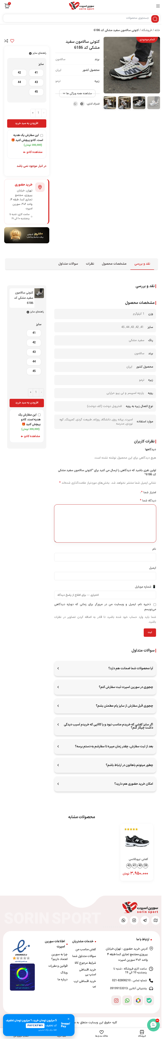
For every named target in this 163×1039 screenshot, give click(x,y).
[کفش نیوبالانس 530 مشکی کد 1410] (136, 840)
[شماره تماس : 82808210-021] (151, 981)
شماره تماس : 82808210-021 (129, 980)
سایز (41, 64)
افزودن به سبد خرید (26, 123)
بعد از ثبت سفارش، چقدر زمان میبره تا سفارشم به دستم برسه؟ (114, 746)
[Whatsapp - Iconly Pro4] (123, 920)
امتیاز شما (148, 492)
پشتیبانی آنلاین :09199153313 (128, 988)
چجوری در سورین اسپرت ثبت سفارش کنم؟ (126, 687)
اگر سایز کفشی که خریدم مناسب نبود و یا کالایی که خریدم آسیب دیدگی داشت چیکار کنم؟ (108, 726)
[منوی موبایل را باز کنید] (158, 6)
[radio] (36, 73)
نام (154, 549)
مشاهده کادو (33, 152)
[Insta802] (134, 920)
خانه (157, 30)
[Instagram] (116, 1000)
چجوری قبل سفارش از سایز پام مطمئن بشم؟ (124, 705)
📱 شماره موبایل (145, 587)
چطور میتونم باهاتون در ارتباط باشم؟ (129, 765)
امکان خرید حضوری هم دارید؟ (133, 784)
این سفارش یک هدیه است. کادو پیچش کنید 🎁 (27, 140)
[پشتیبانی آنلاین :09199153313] (151, 989)
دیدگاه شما (148, 500)
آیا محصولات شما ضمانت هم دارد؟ (130, 668)
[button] (81, 104)
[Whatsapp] (127, 1000)
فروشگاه (147, 30)
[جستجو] (155, 19)
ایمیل (152, 568)
